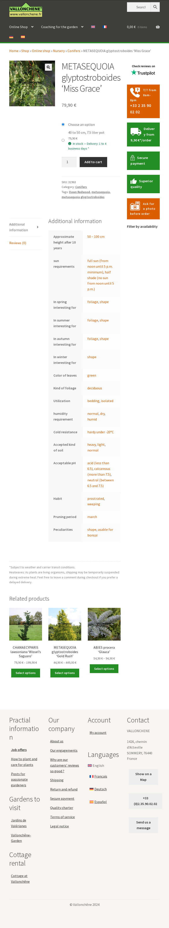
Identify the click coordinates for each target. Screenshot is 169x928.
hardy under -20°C (100, 432)
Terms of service (62, 817)
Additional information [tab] (18, 227)
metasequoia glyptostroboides (83, 197)
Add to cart (93, 162)
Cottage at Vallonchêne (20, 879)
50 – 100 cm (96, 236)
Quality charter (61, 807)
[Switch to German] (11, 37)
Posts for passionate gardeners (19, 779)
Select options (26, 673)
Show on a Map (143, 777)
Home (13, 51)
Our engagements (63, 750)
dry (102, 413)
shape (104, 302)
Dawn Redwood (79, 192)
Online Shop (18, 27)
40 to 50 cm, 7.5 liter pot (86, 132)
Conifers (74, 51)
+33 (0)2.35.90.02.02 (145, 801)
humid (92, 419)
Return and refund (63, 789)
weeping (93, 504)
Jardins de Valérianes (19, 823)
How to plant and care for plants (24, 762)
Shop (25, 51)
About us (56, 741)
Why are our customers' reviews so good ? (64, 765)
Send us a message (143, 825)
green (91, 375)
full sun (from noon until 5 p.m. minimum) (100, 266)
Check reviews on (143, 66)
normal (93, 413)
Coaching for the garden (59, 27)
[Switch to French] (104, 27)
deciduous (94, 388)
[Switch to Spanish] (22, 37)
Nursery (59, 51)
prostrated (95, 498)
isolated (107, 401)
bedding (93, 401)
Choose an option (81, 124)
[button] (48, 67)
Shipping (57, 780)
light (101, 444)
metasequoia (101, 192)
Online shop (41, 51)
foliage (92, 302)
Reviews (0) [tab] (17, 243)
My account (98, 732)
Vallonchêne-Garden (21, 838)
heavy (91, 444)
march (92, 517)
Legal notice (59, 826)
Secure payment (62, 798)
